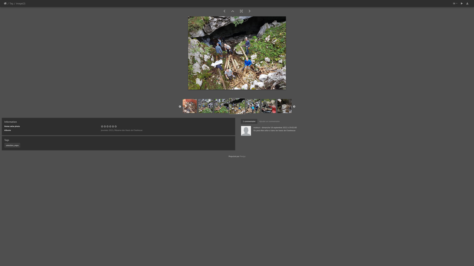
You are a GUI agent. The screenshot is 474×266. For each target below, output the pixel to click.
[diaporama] (462, 3)
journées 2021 (107, 130)
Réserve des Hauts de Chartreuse (128, 130)
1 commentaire (249, 121)
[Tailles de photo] (455, 3)
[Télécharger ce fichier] (467, 3)
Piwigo (243, 156)
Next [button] (294, 106)
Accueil (5, 3)
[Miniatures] (232, 11)
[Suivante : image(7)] (250, 11)
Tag (11, 3)
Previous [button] (180, 106)
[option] (190, 106)
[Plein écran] (241, 11)
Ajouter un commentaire (269, 121)
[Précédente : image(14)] (224, 11)
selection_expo (12, 145)
